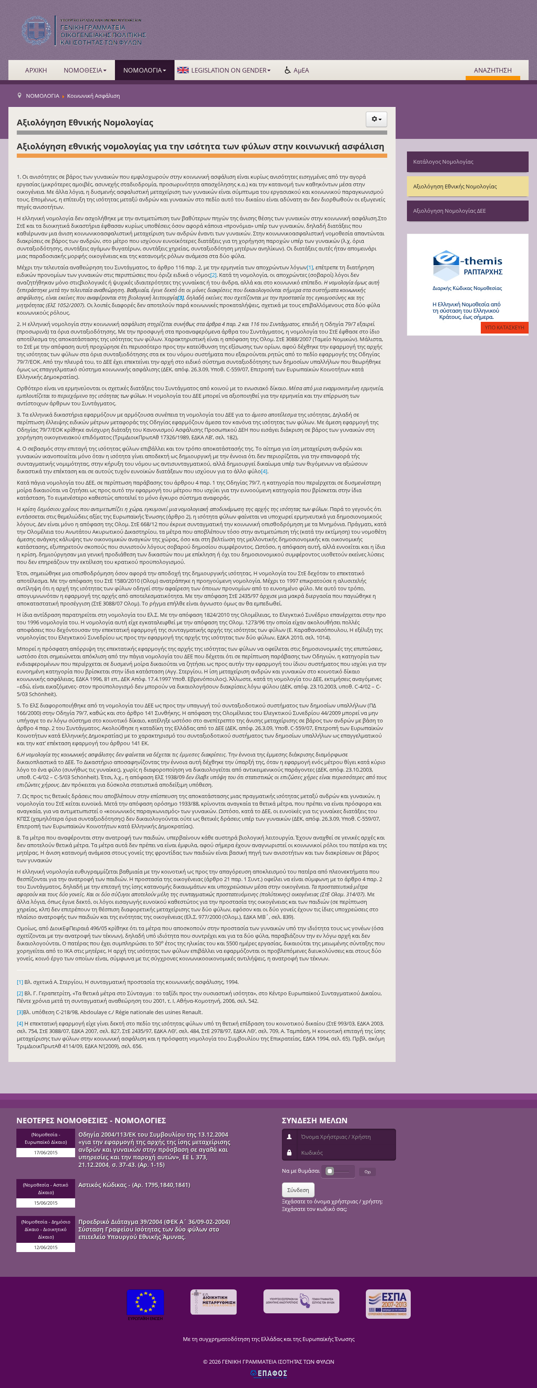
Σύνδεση (298, 1190)
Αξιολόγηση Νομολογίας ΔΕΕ (449, 210)
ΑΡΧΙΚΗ (36, 70)
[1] (310, 267)
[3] (20, 1012)
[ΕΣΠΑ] (388, 1304)
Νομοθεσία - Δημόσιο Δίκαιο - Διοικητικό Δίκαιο (46, 1229)
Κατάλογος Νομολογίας (443, 161)
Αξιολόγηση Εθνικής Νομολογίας (455, 186)
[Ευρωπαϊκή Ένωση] (145, 1306)
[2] (213, 275)
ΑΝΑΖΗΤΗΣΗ (493, 70)
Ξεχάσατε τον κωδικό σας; (314, 1209)
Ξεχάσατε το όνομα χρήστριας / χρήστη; (332, 1201)
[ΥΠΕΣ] (301, 1301)
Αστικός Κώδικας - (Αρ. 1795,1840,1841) (134, 1185)
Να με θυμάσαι (301, 1170)
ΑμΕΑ (301, 70)
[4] (264, 471)
